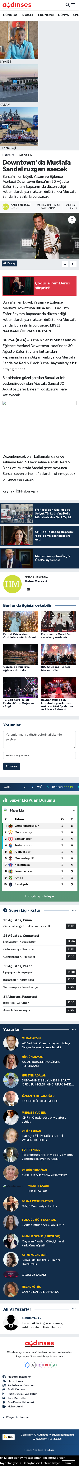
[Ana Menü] (73, 5)
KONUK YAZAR (31, 1318)
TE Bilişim (48, 1450)
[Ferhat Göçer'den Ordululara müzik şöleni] (20, 621)
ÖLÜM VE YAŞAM (34, 1275)
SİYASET (28, 15)
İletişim (24, 1417)
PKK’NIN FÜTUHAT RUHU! (40, 1101)
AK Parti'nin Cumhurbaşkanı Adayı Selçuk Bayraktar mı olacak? (46, 1045)
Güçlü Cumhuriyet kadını (39, 1206)
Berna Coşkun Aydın (37, 1201)
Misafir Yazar (38, 1185)
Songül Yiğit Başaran (39, 1220)
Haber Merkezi (36, 581)
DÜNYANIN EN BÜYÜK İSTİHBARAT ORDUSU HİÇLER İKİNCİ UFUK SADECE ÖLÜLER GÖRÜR (48, 1083)
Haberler (8, 155)
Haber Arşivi (15, 1406)
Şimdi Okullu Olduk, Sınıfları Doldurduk (41, 1262)
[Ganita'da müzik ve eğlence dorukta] (20, 654)
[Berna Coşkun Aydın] (11, 1203)
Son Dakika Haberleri (21, 1402)
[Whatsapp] (53, 1365)
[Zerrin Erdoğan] (11, 1172)
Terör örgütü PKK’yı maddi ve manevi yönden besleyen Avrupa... (48, 1157)
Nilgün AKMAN (32, 1057)
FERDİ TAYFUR (37, 1191)
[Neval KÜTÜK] (11, 1289)
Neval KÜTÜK (31, 1287)
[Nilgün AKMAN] (11, 1061)
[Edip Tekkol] (11, 1154)
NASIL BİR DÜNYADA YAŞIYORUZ (44, 1175)
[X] (33, 1365)
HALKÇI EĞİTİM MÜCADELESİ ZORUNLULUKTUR (42, 1138)
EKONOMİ (45, 15)
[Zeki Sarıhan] (11, 1135)
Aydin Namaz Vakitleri (21, 1385)
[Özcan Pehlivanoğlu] (11, 1098)
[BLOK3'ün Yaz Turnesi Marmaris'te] (58, 654)
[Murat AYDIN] (11, 1043)
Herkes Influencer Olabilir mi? (43, 1225)
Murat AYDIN (31, 1038)
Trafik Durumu (16, 1389)
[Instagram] (39, 1365)
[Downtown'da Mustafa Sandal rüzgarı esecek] (39, 236)
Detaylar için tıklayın (39, 896)
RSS (10, 1436)
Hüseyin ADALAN (34, 1075)
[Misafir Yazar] (14, 1186)
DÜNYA (63, 15)
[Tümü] (74, 1029)
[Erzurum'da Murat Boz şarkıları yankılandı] (58, 621)
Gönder (11, 766)
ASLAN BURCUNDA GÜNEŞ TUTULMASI (41, 1064)
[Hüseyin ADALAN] (11, 1080)
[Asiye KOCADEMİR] (11, 1259)
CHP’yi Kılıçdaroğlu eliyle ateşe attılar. (44, 1119)
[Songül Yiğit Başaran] (11, 1222)
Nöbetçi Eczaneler (19, 1376)
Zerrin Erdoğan (34, 1170)
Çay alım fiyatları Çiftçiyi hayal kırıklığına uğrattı (43, 1243)
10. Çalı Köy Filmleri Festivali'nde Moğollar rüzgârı (18, 703)
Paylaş (11, 263)
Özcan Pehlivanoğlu (38, 1096)
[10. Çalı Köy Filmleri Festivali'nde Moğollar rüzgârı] (20, 687)
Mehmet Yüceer (34, 1112)
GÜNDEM (10, 15)
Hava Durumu (16, 1381)
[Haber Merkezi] (12, 584)
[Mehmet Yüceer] (11, 1117)
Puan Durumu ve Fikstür (22, 1393)
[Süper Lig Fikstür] (74, 910)
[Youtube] (46, 1365)
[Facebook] (26, 1365)
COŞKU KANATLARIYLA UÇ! (41, 1292)
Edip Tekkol (31, 1149)
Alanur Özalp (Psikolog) (41, 1236)
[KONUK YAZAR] (11, 1322)
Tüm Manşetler (17, 1398)
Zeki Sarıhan (31, 1131)
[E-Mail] (28, 590)
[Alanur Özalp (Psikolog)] (11, 1241)
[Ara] (68, 5)
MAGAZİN (25, 155)
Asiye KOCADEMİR (34, 1255)
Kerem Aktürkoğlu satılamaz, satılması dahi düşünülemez (42, 1325)
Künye (10, 1417)
